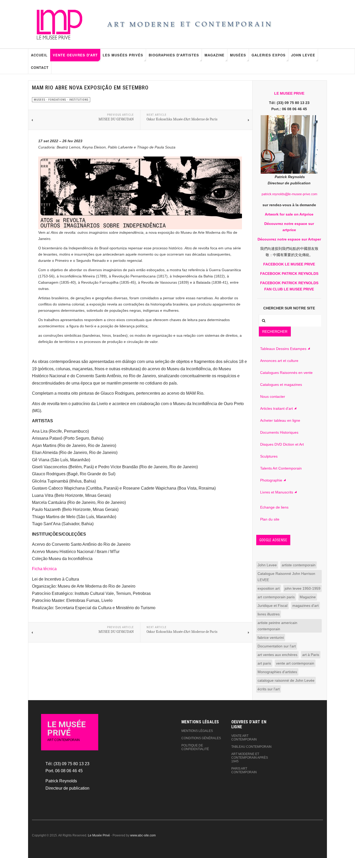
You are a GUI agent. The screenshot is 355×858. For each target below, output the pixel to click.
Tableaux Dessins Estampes (283, 349)
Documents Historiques (279, 432)
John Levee (303, 55)
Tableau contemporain (251, 747)
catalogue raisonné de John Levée (286, 680)
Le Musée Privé (99, 835)
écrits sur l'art (269, 689)
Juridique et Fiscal (272, 605)
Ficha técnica (44, 569)
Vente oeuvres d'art (75, 55)
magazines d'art (305, 605)
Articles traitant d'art (276, 408)
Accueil (39, 55)
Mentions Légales (197, 731)
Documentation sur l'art (277, 646)
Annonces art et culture (279, 361)
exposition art (269, 588)
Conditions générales (201, 738)
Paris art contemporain (244, 770)
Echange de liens (274, 507)
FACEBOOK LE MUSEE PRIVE (289, 264)
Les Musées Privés (123, 55)
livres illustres (269, 614)
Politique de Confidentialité (195, 747)
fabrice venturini (271, 637)
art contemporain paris (276, 597)
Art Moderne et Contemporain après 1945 (249, 757)
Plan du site (269, 519)
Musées (238, 55)
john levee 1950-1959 (302, 588)
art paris (264, 663)
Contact (40, 67)
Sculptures (269, 456)
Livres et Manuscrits (276, 492)
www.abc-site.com (143, 835)
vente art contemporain (295, 663)
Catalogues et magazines (281, 384)
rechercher (274, 331)
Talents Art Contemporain (281, 468)
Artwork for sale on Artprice (289, 214)
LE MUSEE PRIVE (289, 93)
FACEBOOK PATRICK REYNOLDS (289, 273)
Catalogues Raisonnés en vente (286, 372)
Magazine (215, 55)
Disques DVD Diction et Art (282, 444)
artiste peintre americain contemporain (277, 626)
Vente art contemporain (244, 737)
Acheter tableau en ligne (280, 420)
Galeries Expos (269, 55)
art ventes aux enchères (277, 655)
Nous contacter (272, 396)
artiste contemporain (298, 565)
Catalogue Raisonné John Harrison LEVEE (286, 576)
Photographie (271, 480)
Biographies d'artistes (174, 55)
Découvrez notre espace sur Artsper (289, 239)
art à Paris (310, 655)
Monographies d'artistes (277, 672)
